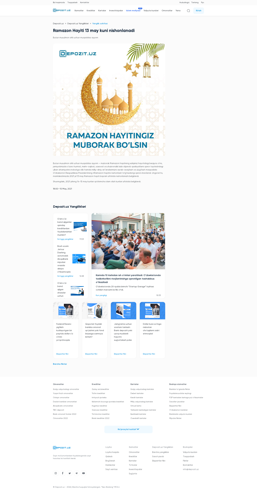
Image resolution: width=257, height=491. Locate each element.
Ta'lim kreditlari (98, 393)
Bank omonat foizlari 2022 (64, 414)
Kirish (198, 11)
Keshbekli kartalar (138, 414)
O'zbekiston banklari (178, 410)
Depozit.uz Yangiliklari (78, 24)
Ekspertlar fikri (175, 406)
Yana (178, 11)
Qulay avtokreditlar (100, 389)
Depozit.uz (58, 24)
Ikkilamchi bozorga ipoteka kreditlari (108, 402)
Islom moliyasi (133, 10)
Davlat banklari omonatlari (65, 402)
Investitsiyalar (116, 11)
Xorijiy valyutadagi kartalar (142, 389)
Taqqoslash (72, 2)
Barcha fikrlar (60, 364)
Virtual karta (136, 406)
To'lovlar (133, 465)
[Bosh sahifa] (61, 11)
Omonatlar (167, 11)
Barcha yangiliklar (160, 452)
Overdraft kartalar (138, 418)
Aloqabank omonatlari (63, 406)
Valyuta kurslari (151, 11)
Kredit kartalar (137, 398)
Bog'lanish (110, 461)
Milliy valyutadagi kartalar (142, 402)
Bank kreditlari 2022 (100, 418)
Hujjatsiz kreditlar (99, 406)
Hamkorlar (110, 465)
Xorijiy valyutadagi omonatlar (66, 389)
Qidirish (108, 457)
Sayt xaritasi (111, 469)
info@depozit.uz (191, 469)
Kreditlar (91, 11)
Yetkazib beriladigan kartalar (143, 410)
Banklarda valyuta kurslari (180, 414)
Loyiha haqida (112, 452)
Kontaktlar (84, 2)
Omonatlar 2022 (60, 418)
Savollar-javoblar (176, 402)
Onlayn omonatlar (61, 398)
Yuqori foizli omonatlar (63, 393)
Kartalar (102, 11)
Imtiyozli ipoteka (99, 398)
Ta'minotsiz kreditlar (100, 414)
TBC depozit (58, 410)
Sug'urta (133, 474)
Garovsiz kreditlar (99, 410)
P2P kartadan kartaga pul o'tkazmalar (186, 398)
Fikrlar (185, 461)
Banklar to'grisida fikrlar (179, 389)
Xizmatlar (79, 11)
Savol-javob (158, 457)
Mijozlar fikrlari (175, 418)
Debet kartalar (137, 393)
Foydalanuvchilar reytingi (180, 393)
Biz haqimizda (59, 2)
